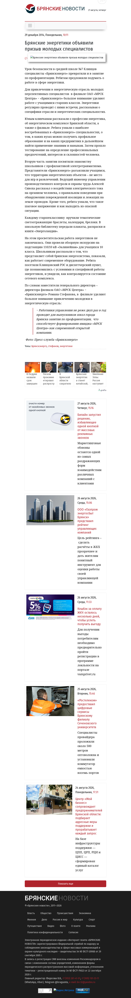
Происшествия (65, 913)
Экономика (85, 913)
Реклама (90, 925)
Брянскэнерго (39, 346)
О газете (75, 925)
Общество (45, 913)
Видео (50, 925)
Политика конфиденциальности (45, 932)
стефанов (53, 346)
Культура (78, 919)
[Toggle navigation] (30, 25)
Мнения (31, 919)
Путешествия (34, 925)
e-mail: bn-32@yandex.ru (82, 982)
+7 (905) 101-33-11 (90, 978)
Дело (44, 919)
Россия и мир (60, 919)
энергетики (66, 346)
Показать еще (65, 883)
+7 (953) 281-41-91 (71, 978)
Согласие (73, 932)
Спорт (92, 919)
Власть (31, 913)
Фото (63, 925)
